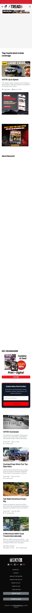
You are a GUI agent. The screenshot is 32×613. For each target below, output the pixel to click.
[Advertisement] (16, 31)
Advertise (15, 569)
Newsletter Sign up (16, 579)
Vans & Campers (14, 518)
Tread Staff (6, 89)
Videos (28, 62)
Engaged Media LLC (18, 605)
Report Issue (16, 593)
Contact (16, 573)
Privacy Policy (16, 583)
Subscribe (16, 377)
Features (6, 448)
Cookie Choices (16, 599)
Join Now (16, 404)
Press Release (16, 589)
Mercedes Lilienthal (8, 546)
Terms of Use (16, 586)
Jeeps (11, 483)
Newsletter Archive (16, 576)
